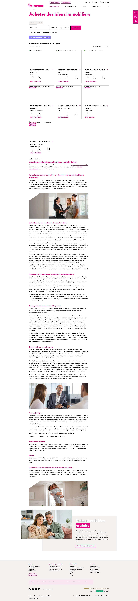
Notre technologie (47, 589)
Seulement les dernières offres (50, 32)
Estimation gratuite (66, 2)
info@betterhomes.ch (33, 575)
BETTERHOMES (73, 564)
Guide (107, 6)
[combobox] (39, 28)
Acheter (33, 22)
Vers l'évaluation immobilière (85, 546)
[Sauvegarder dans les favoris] (52, 70)
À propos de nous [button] (96, 6)
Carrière (84, 6)
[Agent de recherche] (86, 2)
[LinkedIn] (29, 589)
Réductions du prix (35, 32)
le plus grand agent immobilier (79, 165)
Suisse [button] (103, 2)
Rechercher (76, 28)
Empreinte (36, 596)
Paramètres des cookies (33, 598)
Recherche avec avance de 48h (40, 37)
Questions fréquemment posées (56, 564)
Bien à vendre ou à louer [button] (70, 6)
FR (107, 2)
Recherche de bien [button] (54, 6)
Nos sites (33, 582)
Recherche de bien (37, 10)
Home (30, 10)
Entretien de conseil (55, 2)
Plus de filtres (66, 27)
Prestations (92, 564)
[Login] (92, 2)
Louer (40, 22)
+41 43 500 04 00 (32, 573)
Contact (96, 2)
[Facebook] (36, 589)
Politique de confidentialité (44, 596)
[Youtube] (39, 589)
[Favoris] (89, 2)
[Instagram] (32, 589)
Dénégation (31, 596)
